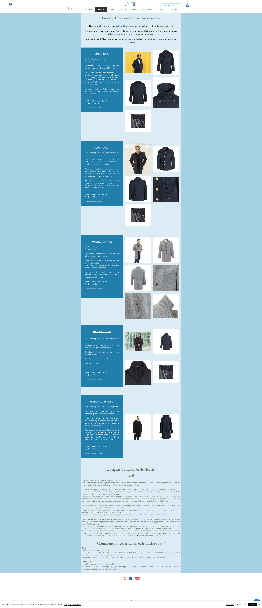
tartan (156, 522)
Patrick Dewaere (123, 508)
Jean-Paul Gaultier (144, 510)
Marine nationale (90, 492)
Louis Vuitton (101, 512)
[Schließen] (259, 604)
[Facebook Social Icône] (130, 578)
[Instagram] (124, 578)
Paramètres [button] (230, 605)
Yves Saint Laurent (119, 510)
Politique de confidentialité (72, 605)
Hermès (85, 512)
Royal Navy (108, 490)
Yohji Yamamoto (157, 510)
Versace (92, 512)
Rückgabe (94, 586)
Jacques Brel (170, 506)
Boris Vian (147, 506)
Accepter (252, 605)
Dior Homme (169, 510)
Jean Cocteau (137, 506)
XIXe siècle (108, 519)
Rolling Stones (108, 508)
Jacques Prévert (157, 506)
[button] (187, 5)
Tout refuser (241, 605)
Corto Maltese (125, 515)
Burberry (109, 512)
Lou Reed (95, 508)
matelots (174, 490)
